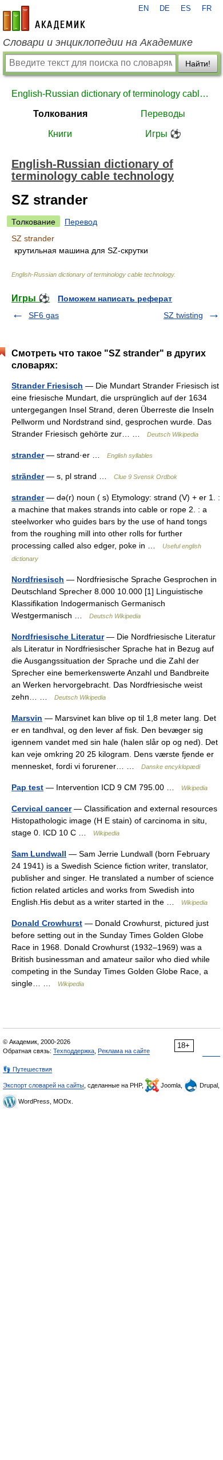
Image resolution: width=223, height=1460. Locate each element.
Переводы (163, 114)
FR (207, 9)
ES (186, 9)
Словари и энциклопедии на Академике (98, 42)
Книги (60, 134)
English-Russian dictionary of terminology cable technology (111, 94)
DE (165, 9)
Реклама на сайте (124, 1050)
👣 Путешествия (27, 1069)
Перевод (81, 221)
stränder (27, 476)
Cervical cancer (41, 808)
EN (143, 9)
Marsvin (26, 718)
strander (27, 455)
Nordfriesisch (37, 579)
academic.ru (44, 18)
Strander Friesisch (47, 385)
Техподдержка (73, 1050)
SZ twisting (183, 315)
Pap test (27, 787)
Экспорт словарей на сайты (43, 1085)
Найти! (197, 63)
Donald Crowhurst (46, 923)
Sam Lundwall (38, 853)
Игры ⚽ (163, 134)
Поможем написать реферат (115, 298)
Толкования (60, 114)
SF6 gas (44, 315)
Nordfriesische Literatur (57, 636)
